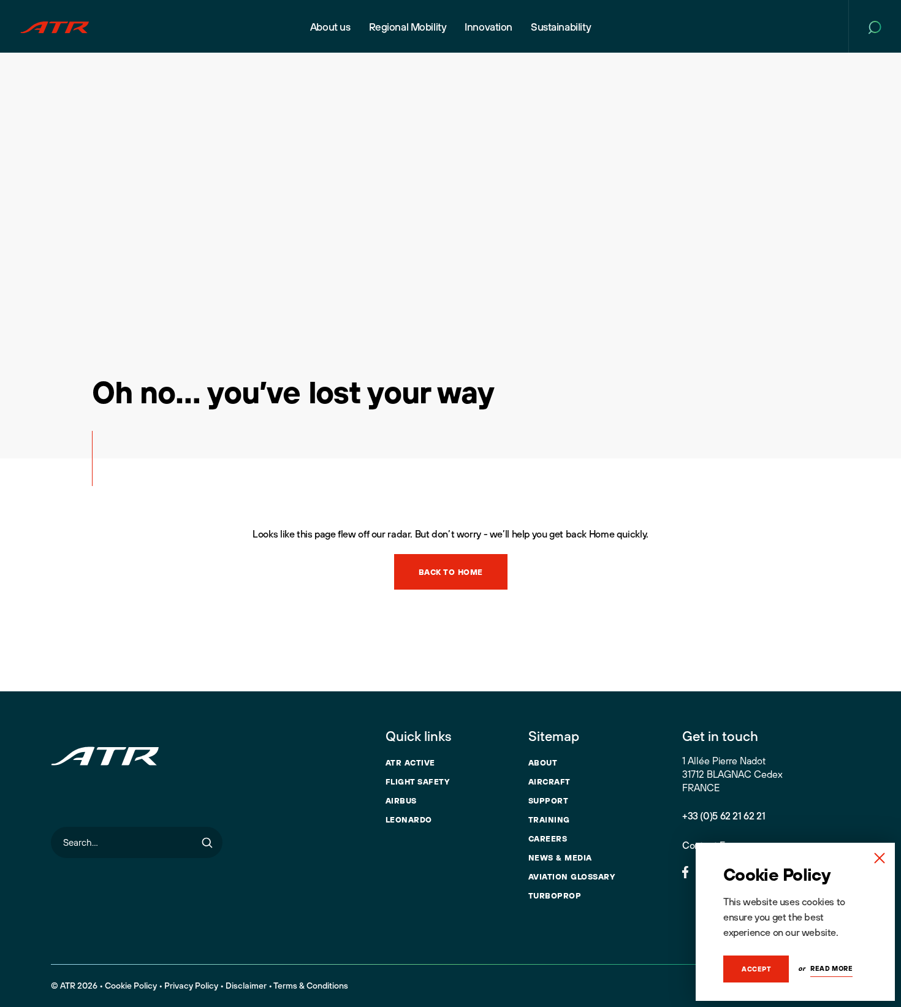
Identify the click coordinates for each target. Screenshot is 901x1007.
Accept (756, 969)
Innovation (488, 26)
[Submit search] (207, 842)
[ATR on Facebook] (685, 871)
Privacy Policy (191, 985)
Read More (831, 968)
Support (548, 800)
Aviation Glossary (571, 876)
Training (549, 819)
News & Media (560, 857)
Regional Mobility (408, 26)
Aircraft (549, 781)
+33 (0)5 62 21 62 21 (723, 816)
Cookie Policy (131, 985)
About (543, 762)
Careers (548, 838)
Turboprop (555, 895)
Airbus (401, 800)
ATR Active (410, 762)
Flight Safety (418, 781)
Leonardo (409, 819)
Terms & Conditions (310, 985)
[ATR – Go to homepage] (54, 26)
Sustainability (561, 26)
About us (330, 26)
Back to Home (451, 572)
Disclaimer (246, 985)
